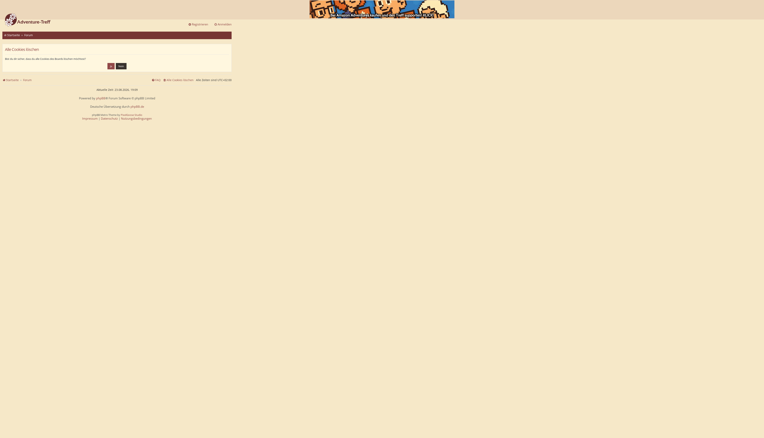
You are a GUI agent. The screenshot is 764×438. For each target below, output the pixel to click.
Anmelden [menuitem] (225, 24)
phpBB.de (137, 107)
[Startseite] (28, 20)
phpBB (100, 98)
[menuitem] (178, 80)
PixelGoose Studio (131, 115)
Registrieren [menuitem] (200, 24)
